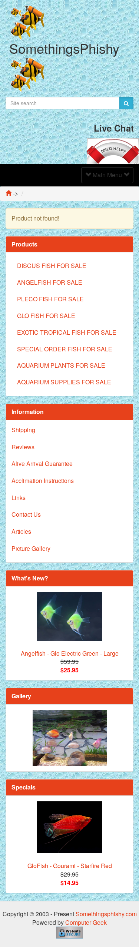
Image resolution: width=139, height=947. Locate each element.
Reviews (22, 447)
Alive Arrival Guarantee (42, 463)
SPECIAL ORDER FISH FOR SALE (64, 349)
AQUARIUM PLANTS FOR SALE (61, 365)
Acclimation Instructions (42, 480)
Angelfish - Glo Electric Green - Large (70, 653)
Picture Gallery (30, 548)
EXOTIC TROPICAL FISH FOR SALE (66, 332)
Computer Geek (86, 922)
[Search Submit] (126, 103)
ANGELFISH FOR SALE (49, 282)
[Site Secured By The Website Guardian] (69, 932)
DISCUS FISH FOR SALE (51, 265)
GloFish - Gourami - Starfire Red (69, 865)
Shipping (23, 430)
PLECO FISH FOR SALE (50, 299)
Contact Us (26, 514)
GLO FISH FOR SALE (46, 315)
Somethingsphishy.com (106, 914)
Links (18, 497)
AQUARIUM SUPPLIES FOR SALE (64, 382)
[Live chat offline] (113, 150)
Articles (21, 531)
